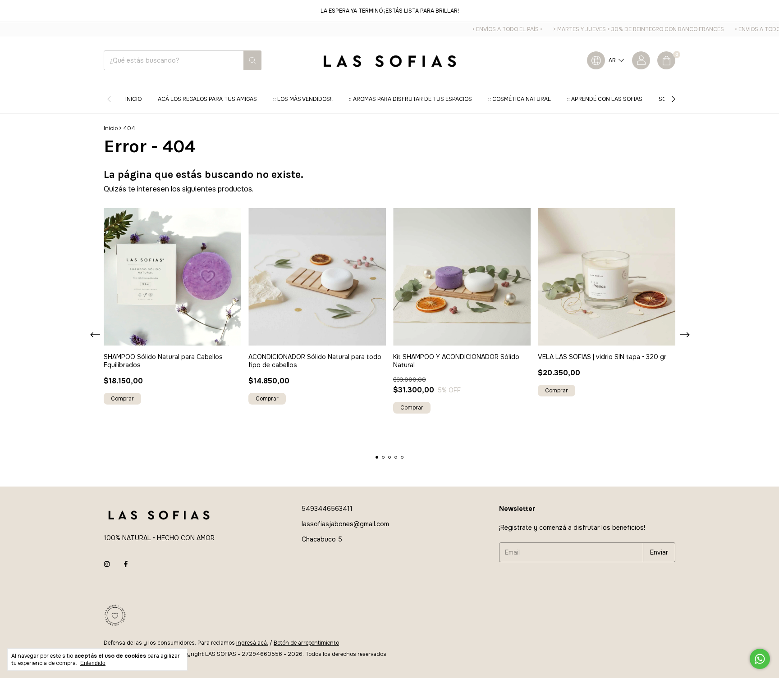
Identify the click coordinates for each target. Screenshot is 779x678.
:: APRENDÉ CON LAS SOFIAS (604, 99)
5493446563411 (327, 509)
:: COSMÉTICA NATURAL (519, 99)
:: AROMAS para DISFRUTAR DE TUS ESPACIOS (410, 99)
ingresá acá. (252, 642)
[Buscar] (252, 60)
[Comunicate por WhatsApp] (760, 659)
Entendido (92, 663)
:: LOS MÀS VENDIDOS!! (303, 99)
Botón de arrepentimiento (306, 642)
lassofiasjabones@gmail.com (345, 524)
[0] (666, 60)
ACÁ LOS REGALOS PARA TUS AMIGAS (207, 99)
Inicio (133, 99)
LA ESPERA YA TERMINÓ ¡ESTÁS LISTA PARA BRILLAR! (390, 10)
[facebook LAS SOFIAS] (126, 564)
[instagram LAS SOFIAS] (107, 564)
